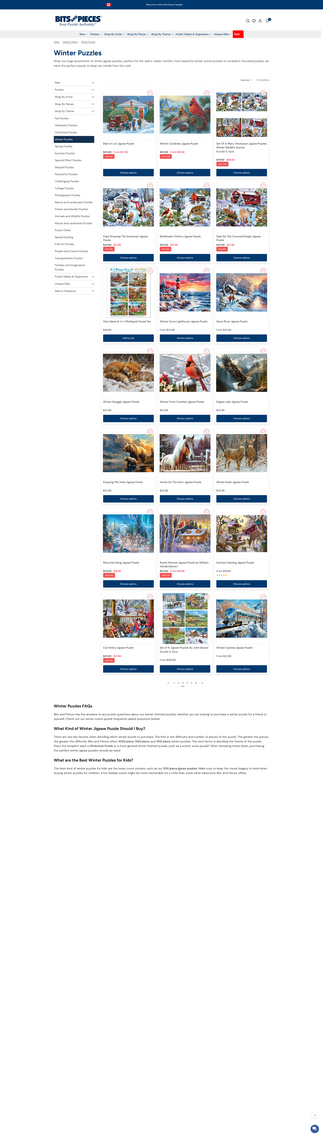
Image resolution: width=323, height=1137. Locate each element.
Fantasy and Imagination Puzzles (70, 267)
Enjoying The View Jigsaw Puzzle (123, 482)
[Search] (247, 20)
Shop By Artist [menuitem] (113, 34)
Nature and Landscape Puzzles (74, 202)
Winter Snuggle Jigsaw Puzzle (121, 402)
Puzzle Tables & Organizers (71, 276)
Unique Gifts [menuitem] (221, 34)
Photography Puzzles (67, 195)
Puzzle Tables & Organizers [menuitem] (192, 34)
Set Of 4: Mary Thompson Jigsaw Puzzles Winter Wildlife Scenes (241, 147)
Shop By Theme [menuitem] (160, 34)
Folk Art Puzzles (64, 244)
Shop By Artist (64, 97)
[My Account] (260, 20)
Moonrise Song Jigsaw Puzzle (121, 562)
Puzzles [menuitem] (94, 34)
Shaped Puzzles (64, 167)
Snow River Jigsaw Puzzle (231, 321)
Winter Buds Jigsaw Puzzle (232, 482)
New (57, 82)
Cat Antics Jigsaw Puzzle (118, 647)
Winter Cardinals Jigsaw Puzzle (179, 143)
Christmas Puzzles (66, 132)
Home (56, 42)
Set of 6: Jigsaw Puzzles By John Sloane (184, 649)
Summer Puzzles (65, 153)
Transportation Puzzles (69, 258)
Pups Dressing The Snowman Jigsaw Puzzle (125, 238)
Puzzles (59, 89)
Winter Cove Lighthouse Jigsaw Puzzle (183, 321)
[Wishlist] (254, 20)
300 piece (163, 741)
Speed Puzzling (64, 237)
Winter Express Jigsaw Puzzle (234, 647)
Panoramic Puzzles (66, 174)
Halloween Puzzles (66, 125)
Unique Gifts (62, 284)
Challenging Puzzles (67, 181)
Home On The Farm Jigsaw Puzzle (180, 482)
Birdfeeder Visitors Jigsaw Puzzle (180, 236)
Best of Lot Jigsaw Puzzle (118, 143)
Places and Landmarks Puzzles (73, 223)
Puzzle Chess (63, 230)
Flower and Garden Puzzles (71, 209)
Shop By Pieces (64, 104)
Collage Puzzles (64, 188)
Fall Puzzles (62, 118)
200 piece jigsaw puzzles (180, 768)
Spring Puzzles (63, 146)
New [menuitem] (82, 34)
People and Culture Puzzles (71, 251)
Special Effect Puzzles (68, 160)
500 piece (142, 741)
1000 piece (126, 741)
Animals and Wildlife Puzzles (72, 216)
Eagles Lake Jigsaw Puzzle (232, 402)
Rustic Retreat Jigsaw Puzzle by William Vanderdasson (184, 564)
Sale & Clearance (65, 291)
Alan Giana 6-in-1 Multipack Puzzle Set (127, 321)
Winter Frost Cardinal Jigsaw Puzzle (182, 402)
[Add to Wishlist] (150, 93)
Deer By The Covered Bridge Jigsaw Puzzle (238, 238)
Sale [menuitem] (237, 34)
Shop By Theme (70, 42)
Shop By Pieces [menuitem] (136, 34)
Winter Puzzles (88, 42)
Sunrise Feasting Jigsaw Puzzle (235, 562)
